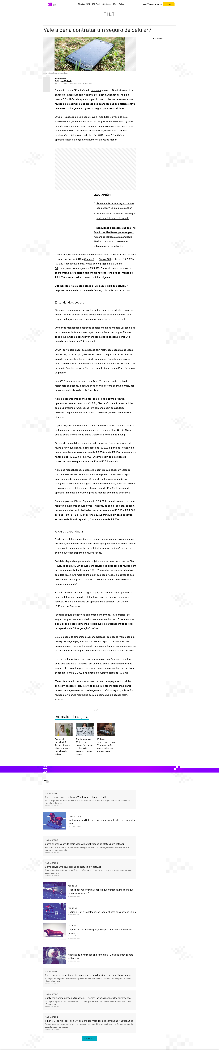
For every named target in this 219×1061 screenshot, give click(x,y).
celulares (96, 90)
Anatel (69, 94)
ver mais (88, 1038)
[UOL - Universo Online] (54, 5)
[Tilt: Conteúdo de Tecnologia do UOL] (50, 4)
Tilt (109, 14)
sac (144, 4)
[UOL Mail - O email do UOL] (150, 4)
